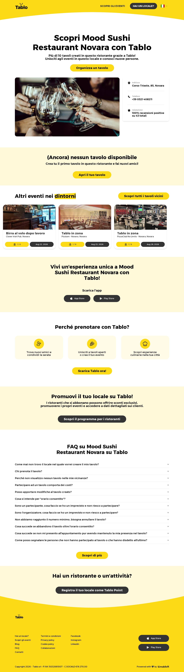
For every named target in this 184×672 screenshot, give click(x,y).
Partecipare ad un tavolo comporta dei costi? (44, 485)
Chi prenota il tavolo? (28, 471)
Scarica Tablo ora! (92, 371)
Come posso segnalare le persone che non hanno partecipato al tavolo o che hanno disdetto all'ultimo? (81, 540)
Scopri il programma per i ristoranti (92, 419)
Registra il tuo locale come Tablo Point (92, 590)
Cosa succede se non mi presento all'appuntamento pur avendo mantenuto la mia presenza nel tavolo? (81, 533)
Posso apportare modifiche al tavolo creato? (43, 491)
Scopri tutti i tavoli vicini (143, 196)
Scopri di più (92, 555)
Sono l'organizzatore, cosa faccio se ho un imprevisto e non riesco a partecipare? (66, 512)
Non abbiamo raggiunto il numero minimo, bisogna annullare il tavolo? (60, 519)
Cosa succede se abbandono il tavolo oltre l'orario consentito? (54, 526)
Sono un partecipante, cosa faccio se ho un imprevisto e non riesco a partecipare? (67, 505)
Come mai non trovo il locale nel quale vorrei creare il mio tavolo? (57, 464)
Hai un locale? (143, 6)
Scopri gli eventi (112, 6)
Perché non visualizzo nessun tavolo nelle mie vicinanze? (51, 478)
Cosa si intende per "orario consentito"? (40, 498)
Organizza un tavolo (92, 68)
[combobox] (164, 6)
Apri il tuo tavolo (92, 175)
